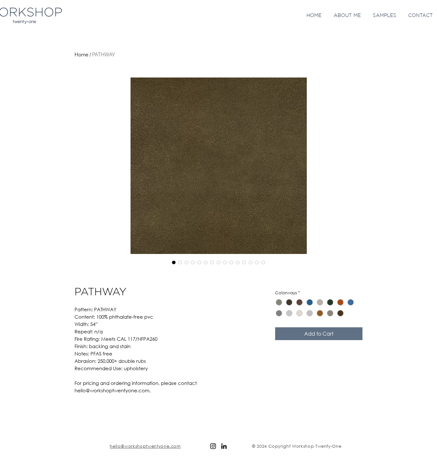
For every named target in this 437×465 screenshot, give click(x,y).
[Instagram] (213, 446)
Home (81, 54)
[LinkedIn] (224, 446)
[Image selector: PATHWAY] (174, 262)
